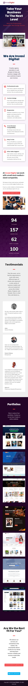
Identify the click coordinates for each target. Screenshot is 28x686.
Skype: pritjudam (14, 673)
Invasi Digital (16, 682)
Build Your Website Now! (11, 193)
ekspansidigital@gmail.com (15, 665)
